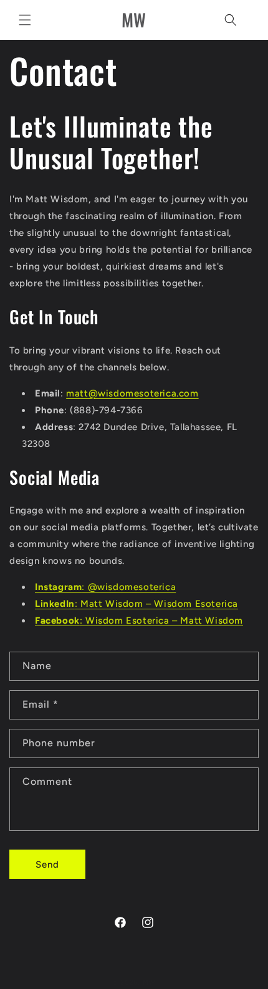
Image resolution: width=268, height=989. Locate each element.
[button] (25, 20)
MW (149, 982)
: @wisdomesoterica (105, 587)
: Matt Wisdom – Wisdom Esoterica (136, 603)
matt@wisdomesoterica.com (132, 393)
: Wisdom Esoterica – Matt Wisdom (139, 620)
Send (47, 864)
